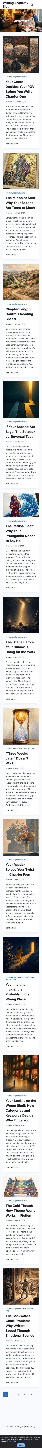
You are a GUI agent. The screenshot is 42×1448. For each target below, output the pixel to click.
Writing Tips (21, 77)
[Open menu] (37, 4)
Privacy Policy (12, 1441)
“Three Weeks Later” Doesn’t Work (17, 758)
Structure (10, 77)
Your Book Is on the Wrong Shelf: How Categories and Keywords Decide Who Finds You (21, 1110)
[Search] (32, 5)
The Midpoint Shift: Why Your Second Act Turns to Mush (21, 203)
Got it (21, 1445)
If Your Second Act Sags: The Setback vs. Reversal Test (20, 432)
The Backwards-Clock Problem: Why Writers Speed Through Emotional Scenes (20, 1326)
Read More (12, 143)
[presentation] (21, 54)
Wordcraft (21, 1309)
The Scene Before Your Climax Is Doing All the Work (20, 647)
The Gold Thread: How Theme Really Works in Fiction (20, 1210)
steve (10, 102)
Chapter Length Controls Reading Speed (19, 314)
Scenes (9, 748)
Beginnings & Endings (15, 977)
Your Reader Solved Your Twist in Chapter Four (20, 869)
